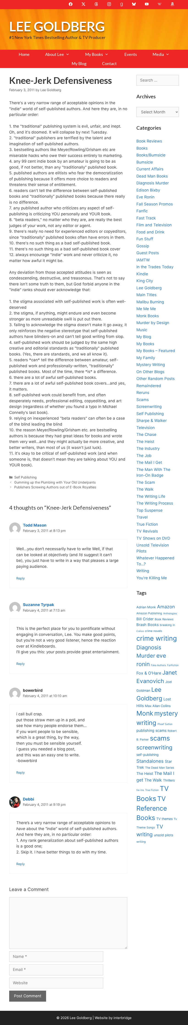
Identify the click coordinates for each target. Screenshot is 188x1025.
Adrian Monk (146, 607)
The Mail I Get (149, 462)
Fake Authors (158, 665)
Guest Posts (147, 253)
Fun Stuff (144, 239)
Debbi (28, 799)
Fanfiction (173, 665)
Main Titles (146, 294)
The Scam (145, 482)
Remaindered (148, 385)
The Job (144, 455)
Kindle (142, 274)
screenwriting (154, 747)
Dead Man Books (152, 176)
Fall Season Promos (154, 204)
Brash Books (147, 624)
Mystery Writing (150, 364)
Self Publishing (25, 477)
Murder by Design (152, 322)
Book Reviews (149, 141)
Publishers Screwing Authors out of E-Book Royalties (55, 487)
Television (145, 427)
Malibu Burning (150, 302)
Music (141, 330)
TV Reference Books (151, 808)
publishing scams (151, 730)
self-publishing (147, 755)
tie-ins (140, 790)
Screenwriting (149, 406)
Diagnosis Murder (152, 183)
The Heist (145, 441)
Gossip (142, 246)
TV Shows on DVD (153, 538)
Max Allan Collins (158, 706)
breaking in (167, 625)
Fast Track (146, 218)
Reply (20, 578)
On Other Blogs (150, 371)
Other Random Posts (155, 378)
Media (158, 54)
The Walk (144, 489)
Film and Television (154, 225)
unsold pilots (163, 835)
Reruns (142, 392)
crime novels (153, 631)
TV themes (164, 819)
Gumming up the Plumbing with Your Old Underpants (55, 482)
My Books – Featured (155, 350)
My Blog (79, 63)
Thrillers (169, 780)
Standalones (150, 761)
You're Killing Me (151, 578)
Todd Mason (35, 525)
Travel (142, 517)
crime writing (156, 638)
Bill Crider (145, 619)
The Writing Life (150, 496)
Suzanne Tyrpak (38, 604)
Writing (142, 571)
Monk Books (147, 316)
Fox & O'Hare (148, 673)
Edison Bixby (148, 190)
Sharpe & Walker (151, 420)
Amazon (166, 607)
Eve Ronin (145, 197)
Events (130, 54)
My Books (94, 54)
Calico (140, 631)
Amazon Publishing (149, 613)
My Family (145, 357)
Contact (109, 63)
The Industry (148, 448)
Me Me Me (146, 308)
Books (142, 148)
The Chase (146, 434)
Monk (144, 713)
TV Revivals (147, 531)
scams (160, 738)
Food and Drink (150, 232)
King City (144, 281)
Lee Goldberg (57, 26)
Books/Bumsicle (151, 155)
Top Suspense (149, 510)
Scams (142, 399)
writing (141, 841)
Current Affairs (149, 169)
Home (24, 54)
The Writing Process (154, 503)
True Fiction (147, 524)
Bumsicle (144, 162)
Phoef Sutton (165, 724)
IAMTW (143, 260)
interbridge (122, 1018)
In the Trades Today (154, 267)
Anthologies (170, 613)
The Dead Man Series (159, 767)
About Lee (54, 54)
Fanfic (142, 211)
